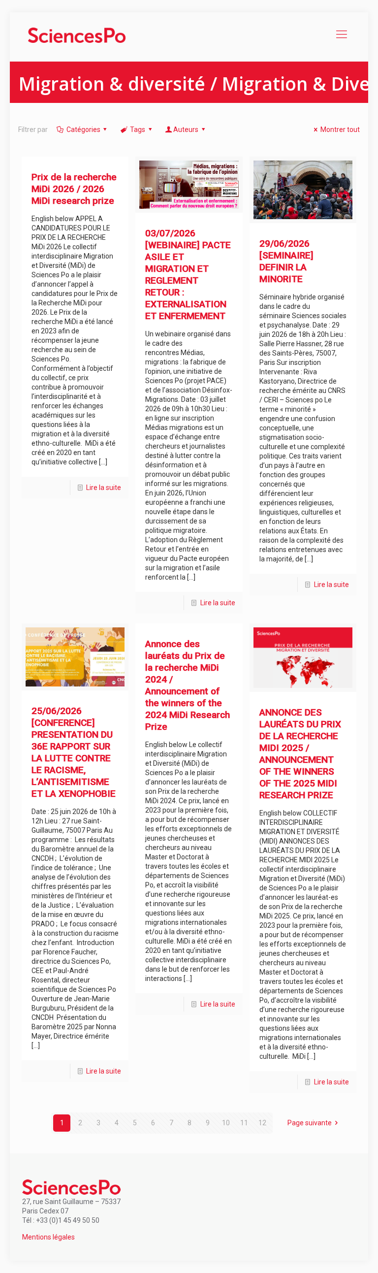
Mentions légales (48, 1237)
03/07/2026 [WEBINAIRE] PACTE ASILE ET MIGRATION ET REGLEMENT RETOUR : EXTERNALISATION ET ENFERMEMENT (188, 275)
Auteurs (185, 129)
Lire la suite (103, 487)
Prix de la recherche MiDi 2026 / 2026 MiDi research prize (74, 188)
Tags (137, 129)
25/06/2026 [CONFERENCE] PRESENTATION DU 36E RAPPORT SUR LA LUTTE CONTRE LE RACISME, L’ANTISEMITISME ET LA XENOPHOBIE (74, 752)
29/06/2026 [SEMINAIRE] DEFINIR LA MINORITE (286, 261)
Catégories (83, 129)
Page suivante (309, 1123)
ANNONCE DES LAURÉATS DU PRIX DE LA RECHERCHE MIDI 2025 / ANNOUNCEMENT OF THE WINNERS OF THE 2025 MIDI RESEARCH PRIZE (300, 754)
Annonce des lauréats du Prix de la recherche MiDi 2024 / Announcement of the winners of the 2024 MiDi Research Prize (187, 685)
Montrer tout (340, 129)
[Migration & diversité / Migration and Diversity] (77, 34)
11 (244, 1123)
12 (262, 1123)
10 (226, 1123)
